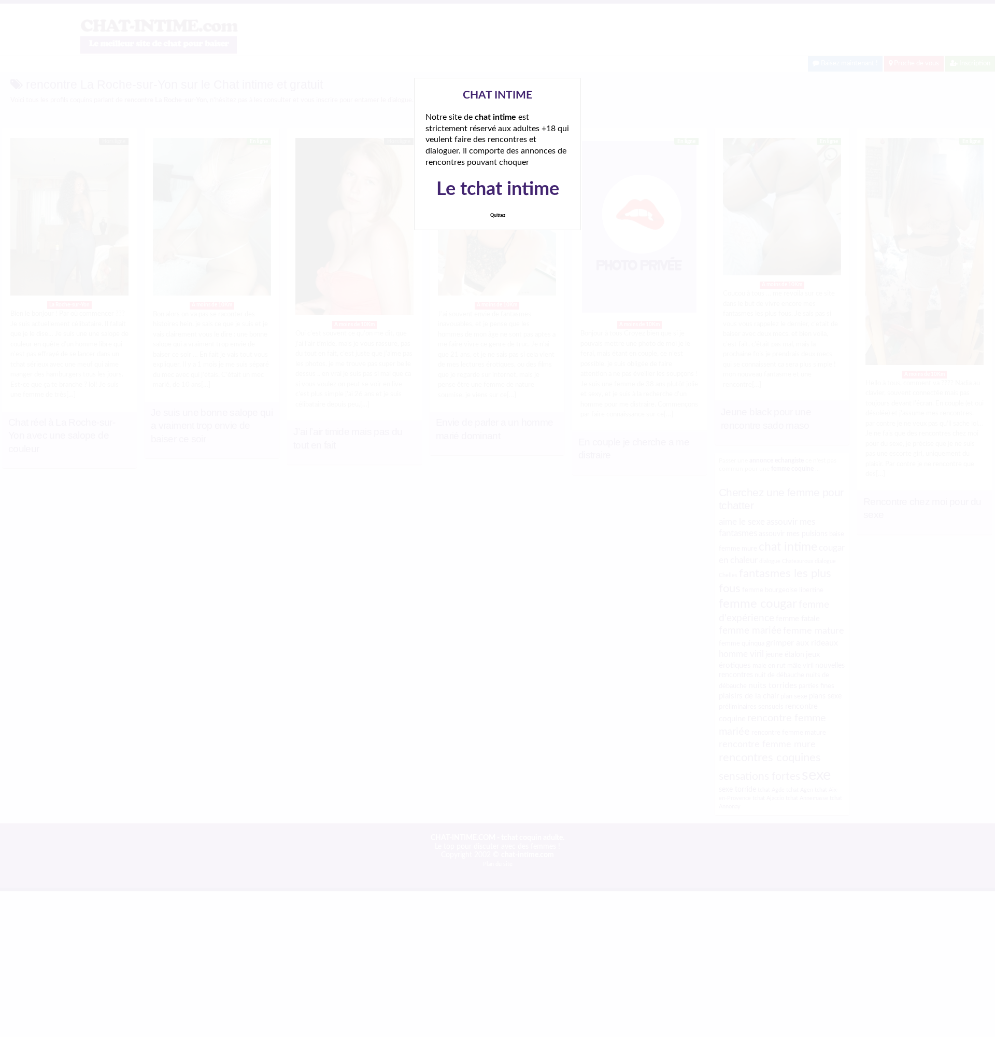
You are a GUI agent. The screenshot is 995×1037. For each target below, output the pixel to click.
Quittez (497, 215)
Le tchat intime (497, 189)
